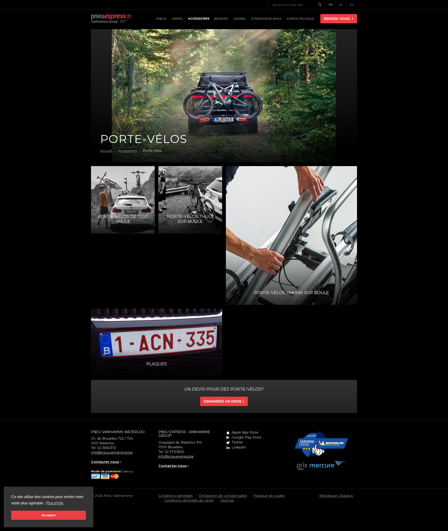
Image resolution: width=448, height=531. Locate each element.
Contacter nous (105, 462)
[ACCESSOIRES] (198, 18)
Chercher (321, 4)
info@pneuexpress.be (176, 456)
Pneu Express (116, 19)
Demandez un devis (223, 401)
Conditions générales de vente (189, 500)
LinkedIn (239, 447)
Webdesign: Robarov (336, 496)
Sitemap (227, 500)
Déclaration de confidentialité (223, 496)
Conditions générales (175, 496)
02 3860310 (106, 448)
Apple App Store (245, 432)
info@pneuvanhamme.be (112, 452)
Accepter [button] (49, 515)
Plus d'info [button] (54, 503)
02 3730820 (174, 452)
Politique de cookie (269, 496)
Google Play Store (246, 437)
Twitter (237, 442)
